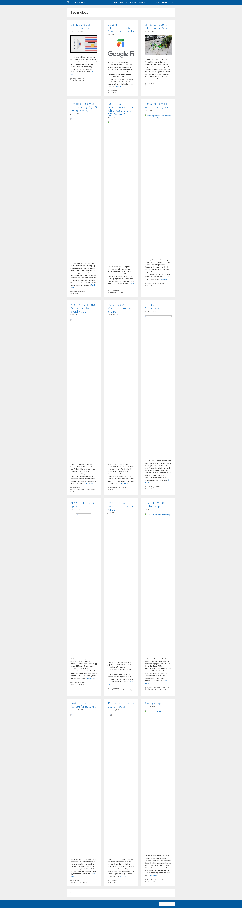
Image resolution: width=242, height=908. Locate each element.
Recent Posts (118, 2)
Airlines (74, 682)
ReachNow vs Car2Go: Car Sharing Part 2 (120, 506)
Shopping (117, 487)
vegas (165, 689)
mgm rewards (91, 489)
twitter (72, 491)
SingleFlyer (77, 2)
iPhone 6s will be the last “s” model (121, 704)
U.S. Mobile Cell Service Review (80, 26)
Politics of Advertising (152, 306)
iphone (83, 684)
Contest (149, 687)
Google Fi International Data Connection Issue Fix (121, 28)
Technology (80, 78)
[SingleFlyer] (68, 2)
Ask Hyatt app (153, 703)
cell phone (75, 80)
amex (111, 489)
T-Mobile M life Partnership (154, 504)
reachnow (117, 292)
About (164, 2)
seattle (129, 690)
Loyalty (74, 291)
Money (154, 283)
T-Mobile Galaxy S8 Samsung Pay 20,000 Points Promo (83, 107)
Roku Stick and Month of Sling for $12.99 (119, 308)
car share (112, 690)
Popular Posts (131, 2)
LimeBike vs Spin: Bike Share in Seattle (158, 26)
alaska (74, 489)
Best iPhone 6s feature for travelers (83, 704)
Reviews (142, 2)
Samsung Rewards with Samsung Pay (156, 105)
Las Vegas (153, 2)
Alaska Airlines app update (82, 504)
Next (77, 893)
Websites (157, 487)
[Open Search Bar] (172, 2)
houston (149, 881)
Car (111, 290)
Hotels (154, 687)
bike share (150, 85)
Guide (74, 78)
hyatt (84, 489)
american (80, 489)
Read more (120, 86)
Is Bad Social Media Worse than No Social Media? (82, 308)
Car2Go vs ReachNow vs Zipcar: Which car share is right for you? (121, 109)
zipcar (123, 292)
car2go (112, 292)
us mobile (82, 80)
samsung (75, 293)
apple (78, 684)
